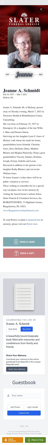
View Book (12, 329)
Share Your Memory (16, 369)
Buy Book (27, 329)
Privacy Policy (17, 433)
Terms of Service (31, 433)
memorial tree (34, 219)
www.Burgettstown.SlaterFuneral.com (21, 210)
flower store (32, 223)
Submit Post (24, 413)
